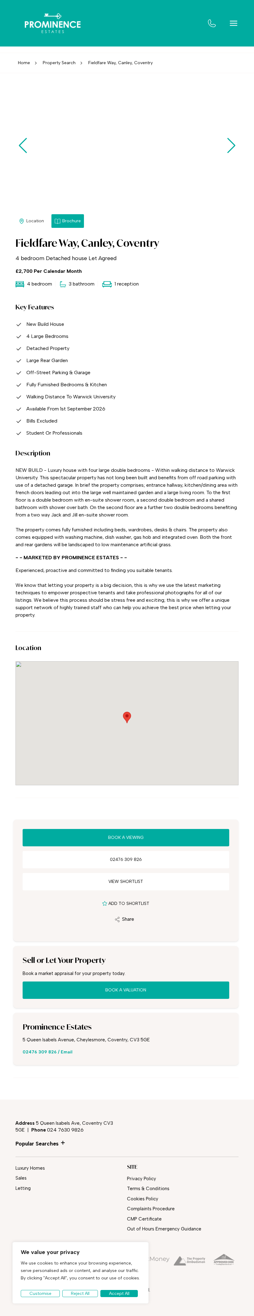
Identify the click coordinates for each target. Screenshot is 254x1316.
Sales (21, 1178)
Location (35, 221)
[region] (80, 1273)
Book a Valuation (125, 990)
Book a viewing (126, 837)
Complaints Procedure (151, 1209)
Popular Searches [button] (37, 1144)
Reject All (80, 1293)
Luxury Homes (30, 1168)
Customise (40, 1293)
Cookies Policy (142, 1199)
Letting (23, 1188)
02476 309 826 (126, 859)
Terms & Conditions (148, 1188)
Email (66, 1052)
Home (24, 62)
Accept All (119, 1293)
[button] (231, 145)
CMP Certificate (144, 1219)
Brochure (71, 221)
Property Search (59, 62)
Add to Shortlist (128, 903)
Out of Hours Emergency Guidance (164, 1229)
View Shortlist (125, 881)
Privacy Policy (141, 1178)
